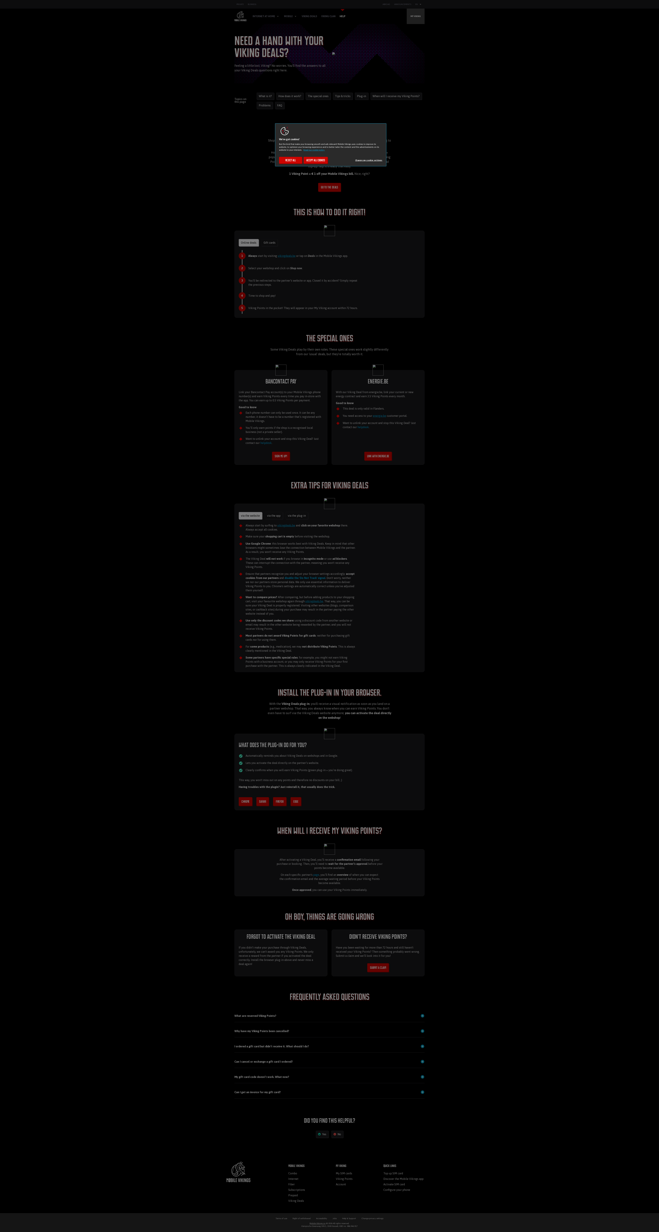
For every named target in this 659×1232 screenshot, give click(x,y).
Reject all (290, 160)
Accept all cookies (315, 160)
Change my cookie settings (368, 160)
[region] (330, 144)
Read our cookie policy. (314, 150)
